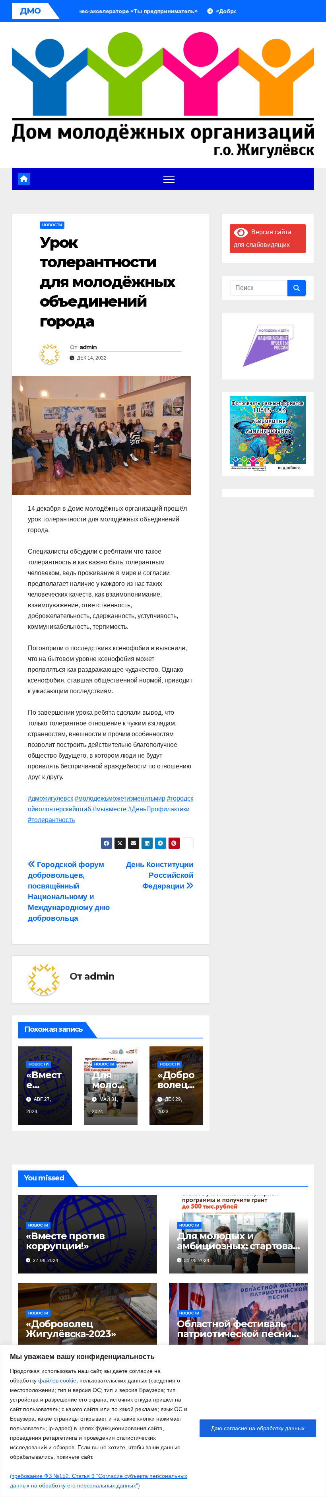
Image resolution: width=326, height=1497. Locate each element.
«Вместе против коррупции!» (65, 1241)
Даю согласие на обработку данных (258, 1428)
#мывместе (109, 809)
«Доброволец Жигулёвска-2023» (71, 1329)
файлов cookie (57, 1380)
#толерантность (51, 820)
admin (88, 347)
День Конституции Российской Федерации (160, 875)
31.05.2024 (197, 1260)
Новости (52, 225)
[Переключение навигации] (169, 179)
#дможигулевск (50, 798)
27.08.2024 (45, 1260)
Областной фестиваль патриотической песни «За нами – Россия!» (234, 1333)
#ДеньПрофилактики (159, 809)
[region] (163, 1421)
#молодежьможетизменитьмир (120, 798)
